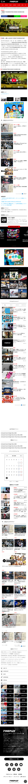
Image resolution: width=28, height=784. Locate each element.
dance (2, 10)
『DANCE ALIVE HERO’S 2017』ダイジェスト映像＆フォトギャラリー (13, 199)
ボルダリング (3, 661)
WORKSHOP (5, 671)
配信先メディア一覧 (14, 759)
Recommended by (19, 193)
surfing (23, 657)
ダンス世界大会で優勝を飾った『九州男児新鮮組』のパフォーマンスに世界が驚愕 (13, 204)
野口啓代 (15, 655)
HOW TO (5, 668)
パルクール (11, 657)
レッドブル (9, 652)
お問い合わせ (23, 776)
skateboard (16, 653)
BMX (18, 662)
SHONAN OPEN (22, 209)
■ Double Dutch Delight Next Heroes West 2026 (11, 434)
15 (18, 468)
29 (18, 475)
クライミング (17, 661)
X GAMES (3, 659)
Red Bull (9, 662)
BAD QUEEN (7, 209)
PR (5, 652)
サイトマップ (16, 776)
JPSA (2, 652)
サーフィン (23, 662)
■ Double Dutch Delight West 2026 (8, 433)
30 (21, 475)
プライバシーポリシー (8, 776)
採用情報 (20, 774)
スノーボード (18, 657)
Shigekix (19, 652)
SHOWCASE (3, 211)
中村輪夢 (11, 653)
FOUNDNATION (14, 209)
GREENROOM (4, 655)
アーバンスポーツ (4, 657)
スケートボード (4, 664)
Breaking (10, 655)
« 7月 (7, 455)
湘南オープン (10, 211)
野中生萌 (14, 652)
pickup (10, 664)
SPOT (4, 674)
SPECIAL (5, 680)
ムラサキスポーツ (5, 93)
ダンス (20, 659)
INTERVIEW (3, 662)
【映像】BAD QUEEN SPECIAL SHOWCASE (11, 201)
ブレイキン (14, 662)
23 (21, 471)
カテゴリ (5, 683)
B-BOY (2, 209)
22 (18, 471)
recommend (14, 664)
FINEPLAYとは (9, 774)
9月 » (21, 455)
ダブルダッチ (10, 661)
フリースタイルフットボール (12, 659)
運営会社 (15, 774)
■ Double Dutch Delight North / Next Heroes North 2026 (13, 436)
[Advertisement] (14, 416)
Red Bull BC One (21, 655)
